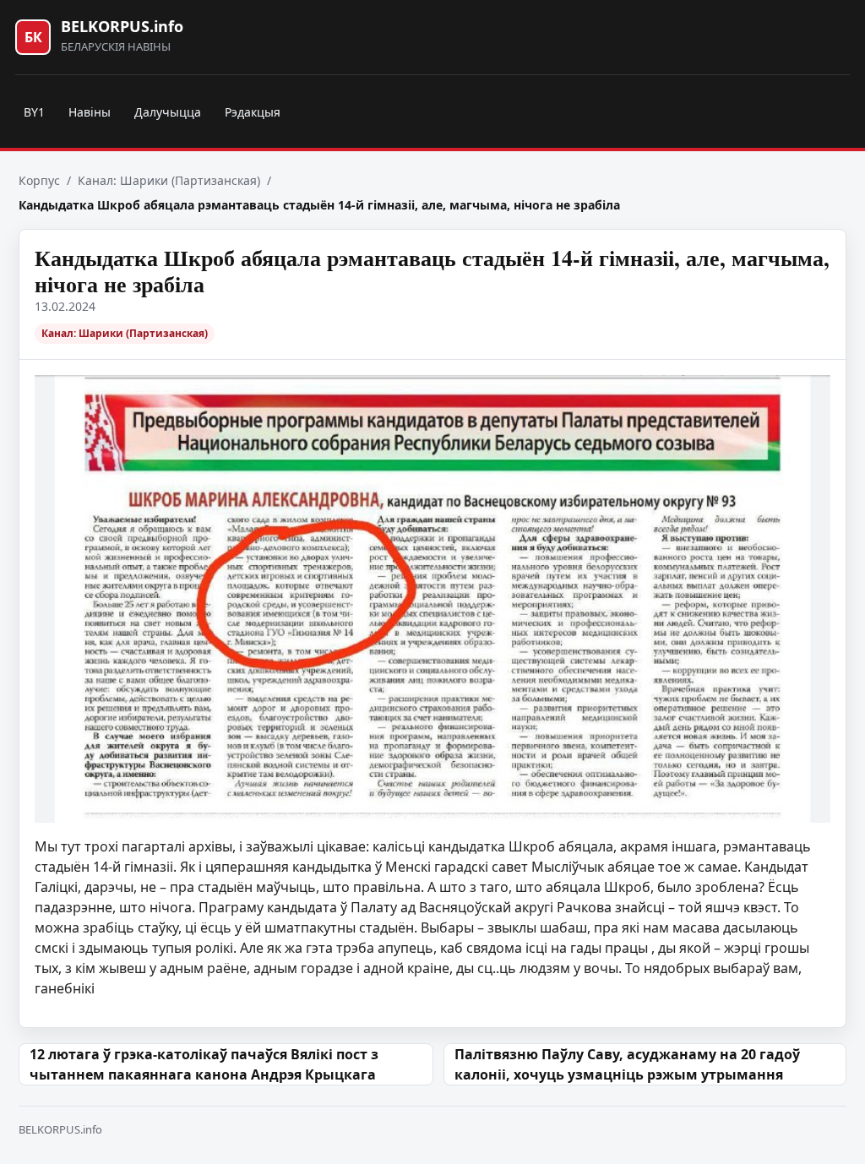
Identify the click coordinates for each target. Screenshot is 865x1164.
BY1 (34, 112)
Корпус (39, 180)
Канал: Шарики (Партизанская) (169, 180)
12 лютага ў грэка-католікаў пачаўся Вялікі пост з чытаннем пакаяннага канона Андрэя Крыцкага (204, 1064)
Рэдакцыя (252, 112)
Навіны (89, 112)
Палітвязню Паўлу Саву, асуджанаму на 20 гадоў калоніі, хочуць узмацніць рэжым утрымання (627, 1064)
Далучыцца (167, 112)
